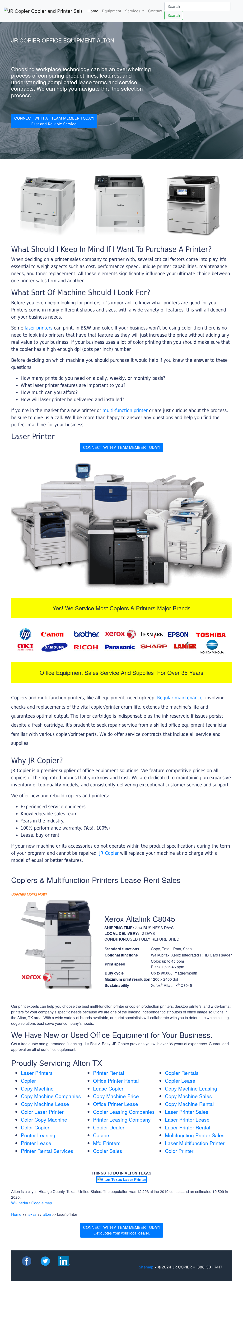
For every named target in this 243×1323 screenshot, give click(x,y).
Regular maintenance (179, 698)
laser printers (39, 328)
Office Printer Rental (116, 1080)
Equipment (111, 11)
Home (94, 10)
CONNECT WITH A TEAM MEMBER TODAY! (121, 447)
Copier (28, 1080)
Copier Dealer (108, 1127)
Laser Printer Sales (186, 1111)
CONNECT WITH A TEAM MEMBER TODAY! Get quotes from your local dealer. (121, 1230)
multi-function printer (125, 410)
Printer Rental (108, 1072)
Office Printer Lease (115, 1103)
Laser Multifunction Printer (194, 1143)
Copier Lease (180, 1080)
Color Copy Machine (44, 1119)
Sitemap (146, 1267)
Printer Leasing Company (122, 1119)
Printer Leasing (38, 1135)
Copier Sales (107, 1150)
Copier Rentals (182, 1072)
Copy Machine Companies (51, 1096)
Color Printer (179, 1150)
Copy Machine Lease (45, 1103)
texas (32, 1214)
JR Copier (109, 853)
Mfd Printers (107, 1143)
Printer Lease (36, 1143)
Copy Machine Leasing (191, 1088)
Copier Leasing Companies (124, 1111)
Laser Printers (37, 1072)
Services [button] (133, 11)
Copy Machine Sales (188, 1096)
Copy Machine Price (116, 1096)
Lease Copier (108, 1088)
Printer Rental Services (47, 1150)
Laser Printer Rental (187, 1127)
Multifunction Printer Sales (194, 1135)
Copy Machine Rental (189, 1103)
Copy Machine (37, 1088)
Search (174, 15)
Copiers (102, 1135)
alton (47, 1214)
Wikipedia (19, 1203)
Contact (155, 11)
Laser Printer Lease (187, 1119)
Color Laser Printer (42, 1111)
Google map (41, 1203)
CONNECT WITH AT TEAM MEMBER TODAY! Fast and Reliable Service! (54, 121)
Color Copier (35, 1127)
